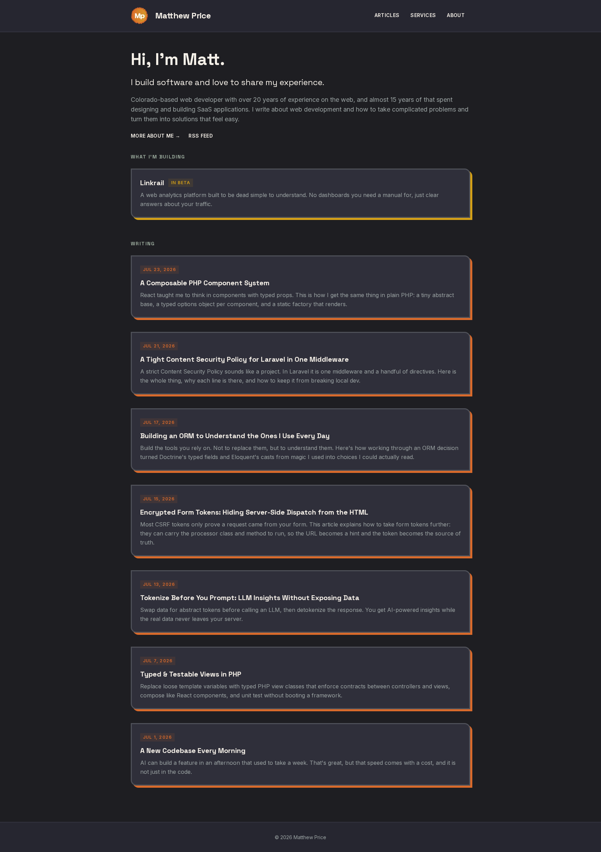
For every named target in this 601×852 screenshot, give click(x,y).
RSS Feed (201, 136)
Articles (387, 15)
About (456, 15)
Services (423, 15)
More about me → (155, 136)
